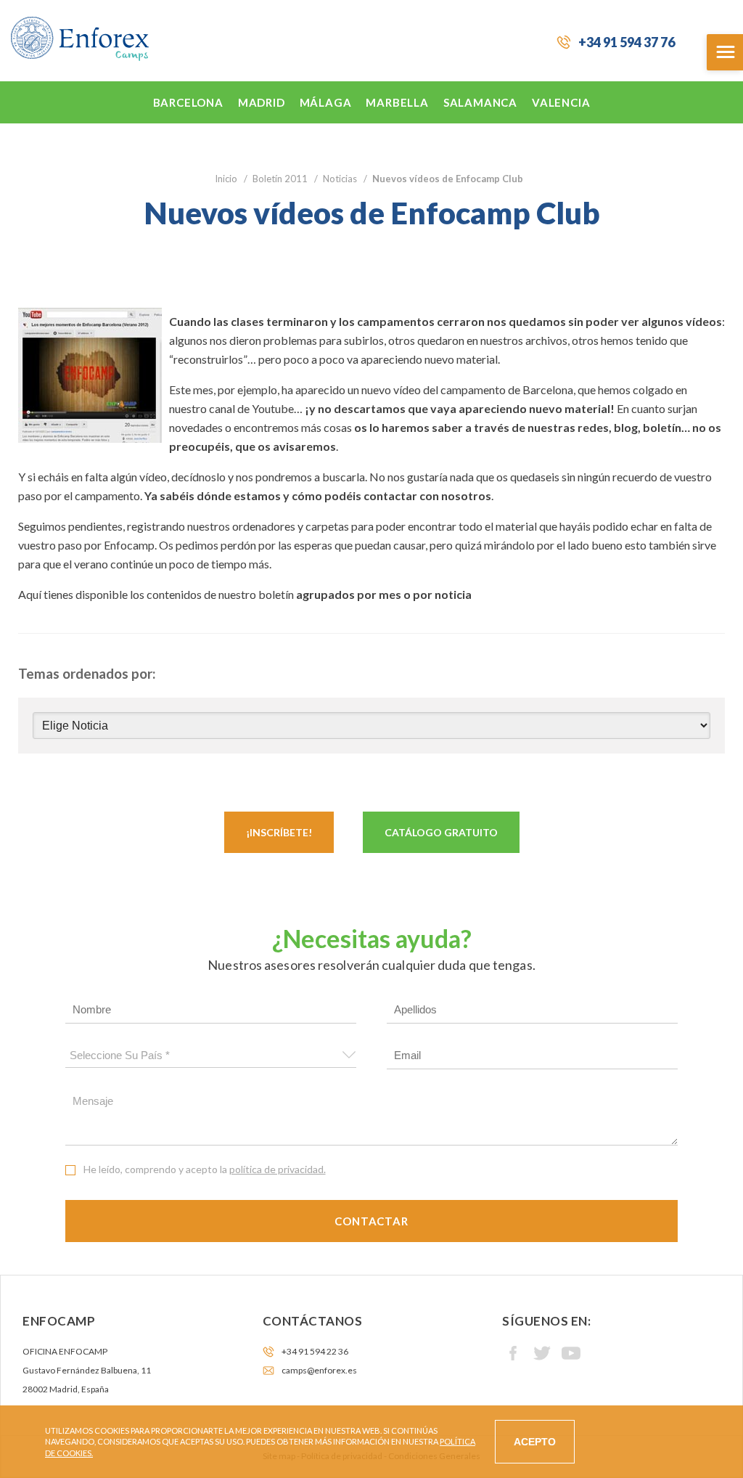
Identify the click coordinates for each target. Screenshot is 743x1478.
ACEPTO (535, 1442)
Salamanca (480, 102)
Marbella (397, 102)
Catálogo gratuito (441, 832)
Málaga (326, 102)
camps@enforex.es (319, 1370)
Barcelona (188, 102)
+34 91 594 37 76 (626, 42)
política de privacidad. (277, 1169)
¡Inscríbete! (279, 832)
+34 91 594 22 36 (315, 1351)
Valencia (561, 102)
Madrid (261, 102)
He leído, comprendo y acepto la (204, 1169)
